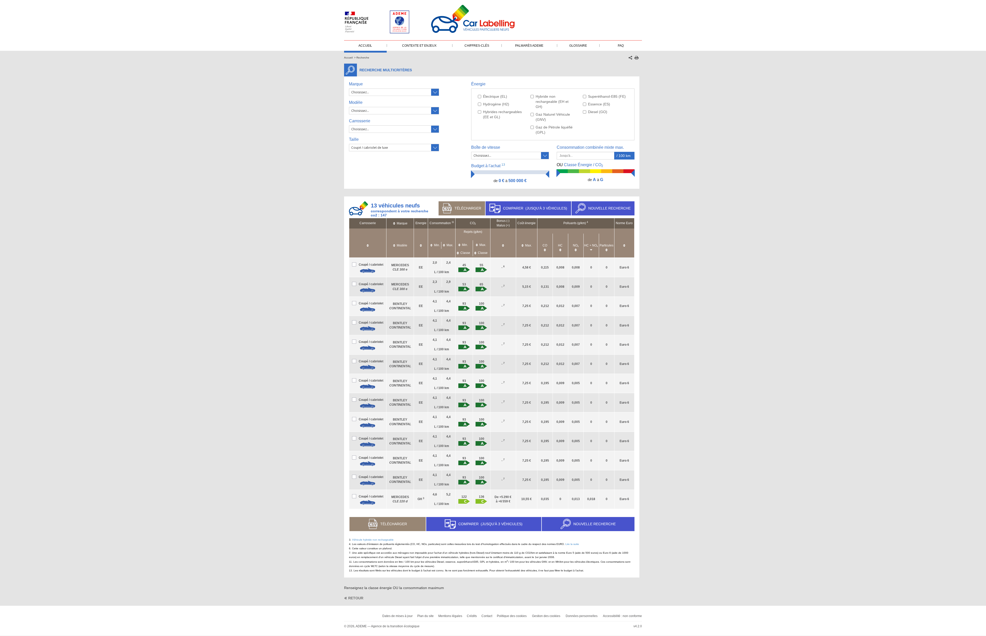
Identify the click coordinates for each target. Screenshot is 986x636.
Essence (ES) (599, 104)
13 (503, 164)
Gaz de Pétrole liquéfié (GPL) (554, 129)
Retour (355, 598)
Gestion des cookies (546, 616)
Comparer (535, 208)
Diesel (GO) (597, 112)
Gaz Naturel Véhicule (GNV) (553, 117)
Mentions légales (450, 616)
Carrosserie (359, 121)
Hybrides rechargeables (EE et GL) (502, 114)
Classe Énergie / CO (580, 165)
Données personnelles (582, 616)
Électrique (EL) (495, 96)
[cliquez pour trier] (367, 243)
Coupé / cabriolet (371, 264)
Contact (486, 616)
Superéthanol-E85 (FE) (607, 96)
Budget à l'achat (488, 165)
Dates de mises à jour (397, 616)
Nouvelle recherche (609, 208)
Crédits (472, 616)
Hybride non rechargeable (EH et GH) (552, 101)
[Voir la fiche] (368, 271)
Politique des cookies (512, 616)
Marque (356, 84)
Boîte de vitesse (485, 147)
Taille (354, 139)
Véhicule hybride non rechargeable (373, 539)
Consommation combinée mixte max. (591, 147)
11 (453, 222)
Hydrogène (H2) (496, 104)
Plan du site (425, 616)
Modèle (356, 102)
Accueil (348, 57)
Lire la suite (572, 544)
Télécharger (467, 208)
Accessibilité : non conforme (622, 616)
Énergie (478, 84)
